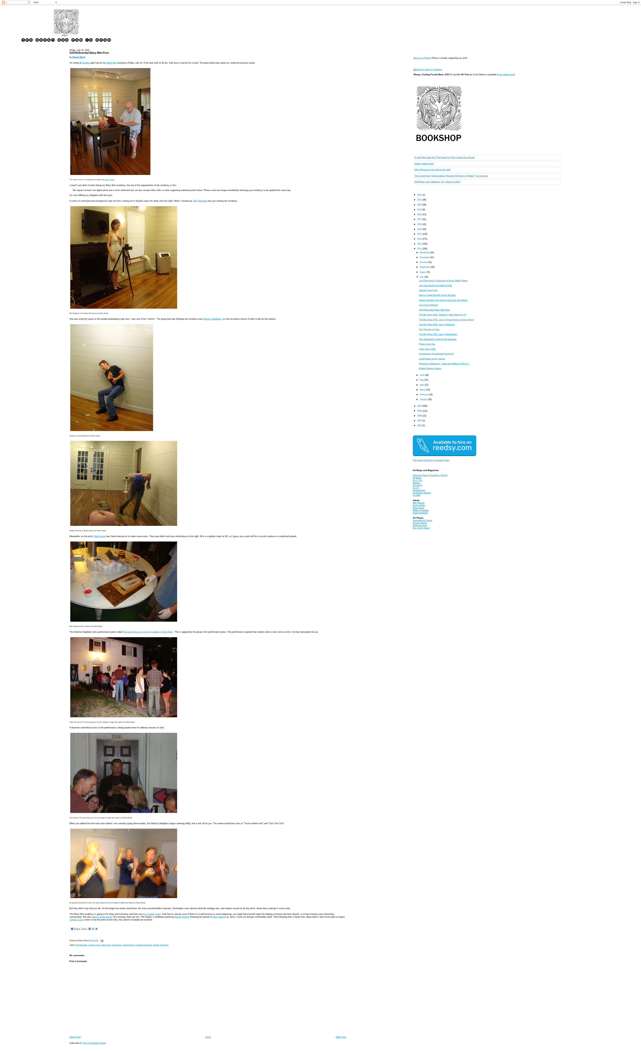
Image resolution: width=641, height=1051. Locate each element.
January (424, 399)
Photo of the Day (427, 344)
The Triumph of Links (429, 329)
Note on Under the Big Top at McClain (437, 295)
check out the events (102, 917)
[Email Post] (101, 940)
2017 (419, 219)
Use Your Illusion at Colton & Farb (435, 285)
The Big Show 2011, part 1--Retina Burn (438, 334)
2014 (419, 234)
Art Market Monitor (422, 493)
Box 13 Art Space (421, 528)
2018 (419, 214)
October (424, 262)
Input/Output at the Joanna (432, 359)
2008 (419, 415)
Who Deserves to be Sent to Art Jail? (433, 169)
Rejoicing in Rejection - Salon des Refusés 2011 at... (444, 363)
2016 (419, 224)
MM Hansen (418, 503)
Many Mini (112, 63)
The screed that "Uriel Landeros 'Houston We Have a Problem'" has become (451, 176)
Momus (416, 483)
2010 (419, 406)
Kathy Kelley (419, 505)
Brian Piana (418, 508)
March (423, 389)
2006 (419, 425)
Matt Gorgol (100, 536)
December (425, 252)
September (425, 267)
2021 (419, 199)
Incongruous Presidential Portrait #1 (436, 354)
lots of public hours (152, 914)
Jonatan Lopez (76, 919)
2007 (419, 420)
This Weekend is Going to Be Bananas (438, 339)
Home (208, 1037)
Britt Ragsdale (200, 201)
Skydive (86, 63)
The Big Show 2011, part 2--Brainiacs (437, 324)
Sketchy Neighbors (212, 319)
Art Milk (416, 495)
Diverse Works (420, 523)
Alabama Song (420, 525)
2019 (419, 209)
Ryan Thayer (109, 179)
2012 (419, 244)
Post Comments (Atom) (94, 1043)
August (423, 272)
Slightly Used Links (428, 290)
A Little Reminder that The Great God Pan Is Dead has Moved (445, 157)
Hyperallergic (419, 490)
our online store (506, 74)
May (422, 380)
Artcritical (417, 485)
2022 (419, 195)
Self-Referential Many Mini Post (89, 52)
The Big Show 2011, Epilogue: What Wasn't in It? (442, 314)
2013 (419, 239)
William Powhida (421, 510)
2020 (419, 204)
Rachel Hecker (182, 917)
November (425, 257)
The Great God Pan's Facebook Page (431, 460)
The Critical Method (428, 305)
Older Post (341, 1037)
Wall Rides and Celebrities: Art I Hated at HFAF (437, 182)
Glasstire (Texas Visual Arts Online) (430, 475)
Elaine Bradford (420, 513)
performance (117, 945)
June (422, 375)
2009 (419, 411)
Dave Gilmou (219, 917)
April (422, 385)
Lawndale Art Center (422, 520)
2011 (419, 248)
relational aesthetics (144, 945)
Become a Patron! (422, 58)
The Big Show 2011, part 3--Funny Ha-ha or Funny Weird (446, 320)
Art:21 (416, 488)
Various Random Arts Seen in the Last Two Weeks (443, 300)
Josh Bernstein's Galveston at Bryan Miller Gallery (443, 280)
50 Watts (417, 478)
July (422, 277)
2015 (419, 229)
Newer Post (75, 1037)
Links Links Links (427, 349)
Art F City (417, 480)
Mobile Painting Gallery (430, 368)
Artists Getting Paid (424, 163)
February (424, 394)
